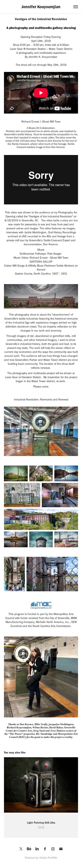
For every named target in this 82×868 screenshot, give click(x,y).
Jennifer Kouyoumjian (41, 6)
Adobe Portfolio (48, 857)
